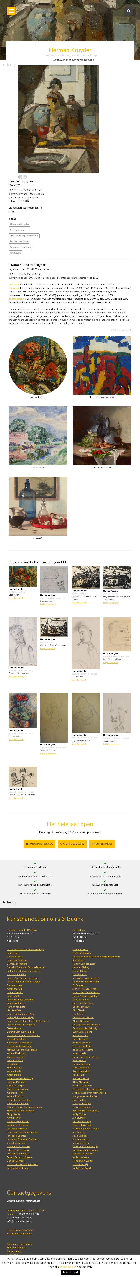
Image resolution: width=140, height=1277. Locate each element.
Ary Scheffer (14, 1118)
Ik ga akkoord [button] (70, 1272)
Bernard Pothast (16, 1082)
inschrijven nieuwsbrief (20, 1230)
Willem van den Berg (84, 963)
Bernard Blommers (17, 963)
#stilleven (15, 252)
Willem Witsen (81, 1157)
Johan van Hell (80, 1035)
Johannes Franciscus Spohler (22, 1132)
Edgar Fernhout (81, 1006)
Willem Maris (14, 1071)
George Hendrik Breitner (86, 981)
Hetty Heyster (80, 1039)
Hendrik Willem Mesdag (20, 1078)
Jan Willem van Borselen (86, 978)
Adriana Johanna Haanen (86, 1024)
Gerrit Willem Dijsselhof (86, 996)
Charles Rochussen (17, 1089)
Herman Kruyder (81, 1064)
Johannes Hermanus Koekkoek (23, 1035)
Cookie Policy (14, 1251)
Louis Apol (12, 953)
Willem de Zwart (82, 1168)
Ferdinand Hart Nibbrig (85, 1028)
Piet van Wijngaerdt (83, 1153)
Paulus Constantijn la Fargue (22, 978)
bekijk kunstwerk (16, 598)
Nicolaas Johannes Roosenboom (24, 1107)
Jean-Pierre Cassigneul (85, 989)
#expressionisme (19, 241)
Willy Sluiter (79, 1114)
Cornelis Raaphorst (83, 1107)
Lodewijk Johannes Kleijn (20, 1017)
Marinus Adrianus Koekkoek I (22, 1049)
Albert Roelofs (15, 1092)
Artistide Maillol (81, 1071)
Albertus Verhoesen (18, 1150)
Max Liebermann (81, 1067)
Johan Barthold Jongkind (20, 999)
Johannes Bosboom (17, 960)
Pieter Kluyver (14, 1028)
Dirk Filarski (79, 1010)
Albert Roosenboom (18, 1103)
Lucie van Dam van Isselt (86, 992)
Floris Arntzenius (82, 953)
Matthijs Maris (14, 1067)
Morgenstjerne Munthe (85, 1096)
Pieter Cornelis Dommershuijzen (24, 971)
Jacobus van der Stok (18, 1146)
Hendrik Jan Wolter (83, 1161)
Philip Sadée (13, 1114)
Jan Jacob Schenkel (17, 1128)
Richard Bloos (80, 971)
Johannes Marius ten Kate (21, 1014)
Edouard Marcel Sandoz (86, 1110)
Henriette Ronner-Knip (19, 1100)
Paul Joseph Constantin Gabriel (24, 981)
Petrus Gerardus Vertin (19, 1157)
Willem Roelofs (15, 1096)
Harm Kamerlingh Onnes (86, 1057)
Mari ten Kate (14, 1010)
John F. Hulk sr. (15, 992)
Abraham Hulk (14, 989)
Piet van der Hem (82, 1046)
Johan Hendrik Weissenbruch (22, 1164)
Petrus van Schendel (18, 1125)
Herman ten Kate (16, 1006)
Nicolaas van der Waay (85, 1150)
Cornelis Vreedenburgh (85, 1146)
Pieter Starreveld (82, 1125)
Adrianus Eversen (16, 974)
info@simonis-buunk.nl (19, 1221)
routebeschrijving (102, 843)
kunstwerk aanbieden (20, 1233)
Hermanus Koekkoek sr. (19, 1042)
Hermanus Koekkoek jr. (19, 1046)
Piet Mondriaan (81, 1078)
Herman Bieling (81, 967)
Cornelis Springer (16, 1143)
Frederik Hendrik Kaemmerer (88, 1089)
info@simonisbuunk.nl (40, 843)
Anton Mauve (14, 1075)
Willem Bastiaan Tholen (86, 1128)
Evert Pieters (79, 1100)
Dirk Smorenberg (82, 1121)
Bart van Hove (14, 985)
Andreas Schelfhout (18, 1121)
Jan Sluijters (79, 1118)
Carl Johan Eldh (81, 999)
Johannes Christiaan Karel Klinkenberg (27, 1021)
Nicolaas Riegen (15, 1085)
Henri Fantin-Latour (83, 1003)
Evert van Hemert (82, 1032)
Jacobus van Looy (82, 1085)
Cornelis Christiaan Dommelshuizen (26, 967)
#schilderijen (17, 230)
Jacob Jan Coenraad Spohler (22, 1139)
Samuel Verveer (15, 1161)
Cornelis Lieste (15, 1060)
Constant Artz (80, 949)
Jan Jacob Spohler (16, 1135)
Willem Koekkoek (16, 1053)
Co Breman (79, 985)
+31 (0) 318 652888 (73, 843)
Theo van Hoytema (83, 1049)
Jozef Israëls (13, 996)
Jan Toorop (79, 1132)
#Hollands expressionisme (24, 235)
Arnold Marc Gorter (83, 1017)
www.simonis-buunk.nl (19, 1217)
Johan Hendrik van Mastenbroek (90, 1092)
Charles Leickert (15, 1057)
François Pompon (82, 1103)
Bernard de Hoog (82, 1042)
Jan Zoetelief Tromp (18, 1168)
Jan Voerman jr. (81, 1139)
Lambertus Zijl (80, 1164)
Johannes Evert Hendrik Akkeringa (25, 949)
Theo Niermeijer (81, 1082)
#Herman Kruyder (19, 224)
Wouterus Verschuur (18, 1153)
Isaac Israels (79, 1053)
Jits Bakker (78, 960)
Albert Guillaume (82, 1021)
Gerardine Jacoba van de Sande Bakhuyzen (96, 956)
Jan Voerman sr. (81, 1143)
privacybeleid (67, 1267)
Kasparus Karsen (16, 1003)
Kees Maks (78, 1075)
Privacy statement (16, 1247)
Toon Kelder (79, 1060)
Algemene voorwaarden (20, 1244)
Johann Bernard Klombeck (21, 1024)
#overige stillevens (20, 247)
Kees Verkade (80, 1135)
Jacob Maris (13, 1064)
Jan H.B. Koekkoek (16, 1039)
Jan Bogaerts (80, 974)
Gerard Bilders (15, 956)
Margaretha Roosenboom (20, 1110)
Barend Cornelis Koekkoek (21, 1032)
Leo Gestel (78, 1014)
